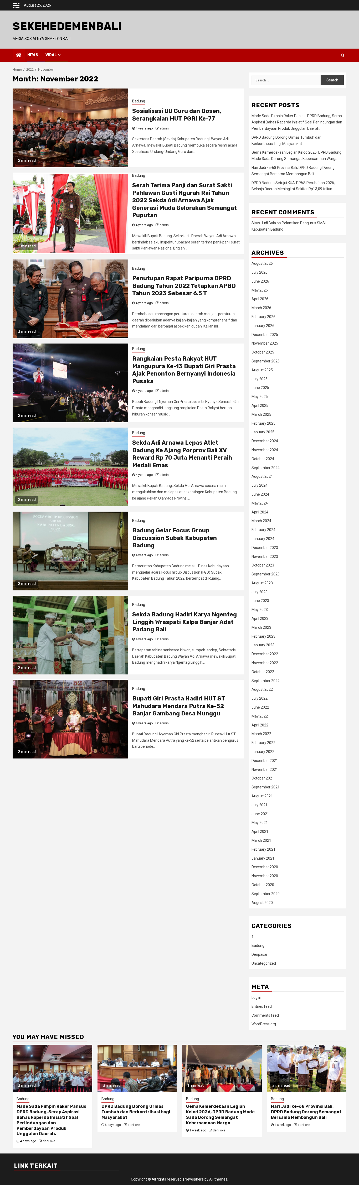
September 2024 (266, 468)
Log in (256, 997)
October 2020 (263, 885)
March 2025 (261, 414)
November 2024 (265, 450)
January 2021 (263, 858)
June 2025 (260, 388)
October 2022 (263, 672)
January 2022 (263, 752)
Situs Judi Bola (264, 223)
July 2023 (260, 592)
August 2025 (262, 370)
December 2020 (265, 867)
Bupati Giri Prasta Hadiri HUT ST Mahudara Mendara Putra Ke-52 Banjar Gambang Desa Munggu (178, 706)
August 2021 (262, 796)
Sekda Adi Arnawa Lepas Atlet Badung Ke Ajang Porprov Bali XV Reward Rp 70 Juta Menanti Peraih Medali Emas (182, 454)
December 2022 (265, 654)
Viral (51, 55)
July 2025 (260, 379)
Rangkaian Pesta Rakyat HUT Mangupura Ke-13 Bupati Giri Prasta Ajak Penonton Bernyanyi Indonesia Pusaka (184, 370)
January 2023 (263, 645)
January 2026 (263, 326)
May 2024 (260, 503)
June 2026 (260, 281)
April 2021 (260, 831)
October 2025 (263, 352)
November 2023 (265, 556)
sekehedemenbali (67, 26)
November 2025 (265, 343)
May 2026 (260, 290)
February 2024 (263, 530)
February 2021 (263, 849)
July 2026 (260, 272)
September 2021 (266, 787)
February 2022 (263, 743)
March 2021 (261, 840)
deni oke (49, 1141)
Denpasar (260, 954)
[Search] (342, 55)
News (32, 55)
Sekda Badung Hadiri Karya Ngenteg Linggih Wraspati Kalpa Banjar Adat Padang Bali (184, 622)
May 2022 (260, 716)
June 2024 (260, 494)
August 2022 (262, 689)
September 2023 (266, 574)
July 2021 (260, 805)
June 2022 (260, 707)
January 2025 (263, 432)
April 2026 (260, 299)
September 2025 (266, 361)
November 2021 (265, 769)
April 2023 (260, 618)
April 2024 (260, 512)
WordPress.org (264, 1024)
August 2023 (262, 583)
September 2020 (266, 894)
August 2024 (262, 476)
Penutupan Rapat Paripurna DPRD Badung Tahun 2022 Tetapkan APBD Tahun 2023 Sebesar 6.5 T (184, 286)
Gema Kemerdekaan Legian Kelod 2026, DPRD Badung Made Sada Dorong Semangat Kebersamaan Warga (220, 1114)
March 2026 (261, 308)
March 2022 (261, 734)
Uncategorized (264, 963)
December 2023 (265, 547)
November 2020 (265, 876)
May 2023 (260, 609)
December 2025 (265, 334)
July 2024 (260, 485)
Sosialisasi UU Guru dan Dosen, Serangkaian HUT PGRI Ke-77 (176, 114)
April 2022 (260, 725)
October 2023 (263, 565)
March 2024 (261, 521)
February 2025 (263, 423)
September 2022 (266, 681)
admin (164, 128)
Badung (138, 101)
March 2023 (261, 627)
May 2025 (260, 396)
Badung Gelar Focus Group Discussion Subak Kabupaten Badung (174, 538)
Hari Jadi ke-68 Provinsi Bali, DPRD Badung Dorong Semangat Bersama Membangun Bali (306, 1112)
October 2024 (263, 459)
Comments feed (265, 1015)
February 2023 (263, 636)
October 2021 (263, 778)
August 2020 (262, 903)
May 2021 (260, 822)
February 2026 (263, 317)
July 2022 (260, 698)
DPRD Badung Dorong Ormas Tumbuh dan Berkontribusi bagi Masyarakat (135, 1112)
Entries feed (262, 1006)
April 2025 (260, 405)
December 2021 (265, 760)
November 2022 (265, 663)
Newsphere (194, 1179)
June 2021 (260, 814)
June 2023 (260, 601)
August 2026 (262, 263)
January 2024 (263, 539)
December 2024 (265, 441)
